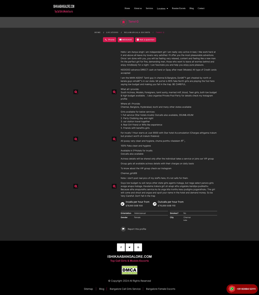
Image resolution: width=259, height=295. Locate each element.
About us (138, 8)
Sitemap (89, 288)
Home (127, 8)
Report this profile (137, 229)
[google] (138, 247)
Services (149, 8)
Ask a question (147, 40)
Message (127, 40)
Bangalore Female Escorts (160, 288)
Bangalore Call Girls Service (125, 288)
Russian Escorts (178, 8)
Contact (201, 8)
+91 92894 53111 (246, 289)
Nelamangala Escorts (137, 32)
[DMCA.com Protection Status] (129, 269)
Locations (161, 8)
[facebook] (121, 247)
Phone (111, 40)
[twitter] (130, 247)
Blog (192, 8)
